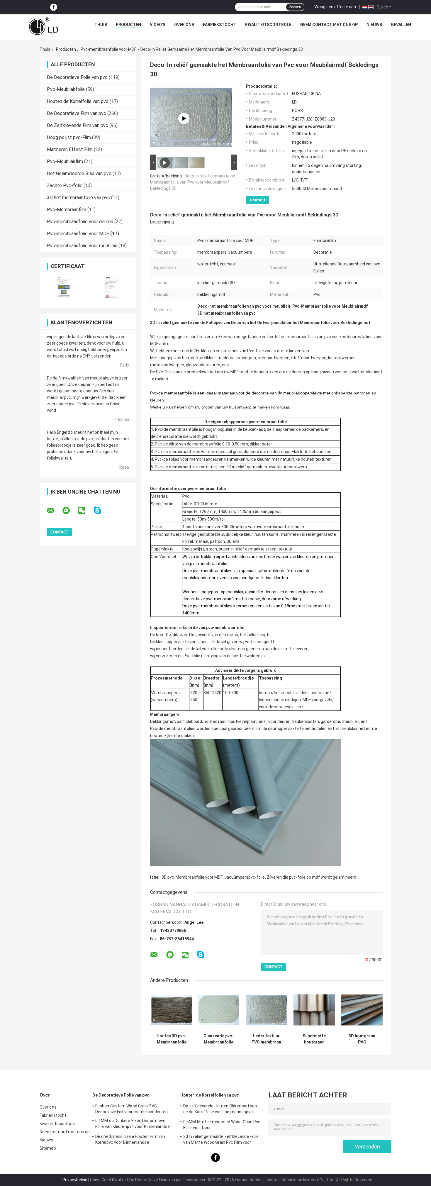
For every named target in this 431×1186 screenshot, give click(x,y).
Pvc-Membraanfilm (66, 209)
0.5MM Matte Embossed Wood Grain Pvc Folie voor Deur (222, 1124)
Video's (157, 24)
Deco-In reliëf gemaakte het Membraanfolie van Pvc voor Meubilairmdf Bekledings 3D (193, 182)
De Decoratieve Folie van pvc (77, 77)
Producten (128, 24)
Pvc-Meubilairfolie (66, 89)
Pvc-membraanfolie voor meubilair (82, 245)
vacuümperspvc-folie (245, 877)
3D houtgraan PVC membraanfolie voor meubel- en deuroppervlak (362, 1039)
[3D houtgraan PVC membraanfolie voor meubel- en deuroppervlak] (362, 1010)
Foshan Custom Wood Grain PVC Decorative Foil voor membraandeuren (131, 1109)
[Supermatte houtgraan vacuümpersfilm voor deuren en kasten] (314, 1010)
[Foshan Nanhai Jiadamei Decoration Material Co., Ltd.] (43, 26)
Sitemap (48, 1148)
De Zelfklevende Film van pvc (77, 125)
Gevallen (401, 24)
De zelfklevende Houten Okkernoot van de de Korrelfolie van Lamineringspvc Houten (220, 1110)
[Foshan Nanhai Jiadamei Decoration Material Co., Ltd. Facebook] (53, 7)
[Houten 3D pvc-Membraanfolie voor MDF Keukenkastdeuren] (171, 1010)
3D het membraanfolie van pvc (78, 197)
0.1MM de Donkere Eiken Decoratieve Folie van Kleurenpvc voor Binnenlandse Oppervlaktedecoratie (132, 1124)
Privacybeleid (74, 1179)
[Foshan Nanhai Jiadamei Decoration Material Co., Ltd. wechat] (85, 510)
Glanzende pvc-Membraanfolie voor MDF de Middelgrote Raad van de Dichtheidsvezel (218, 1039)
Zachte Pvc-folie (64, 185)
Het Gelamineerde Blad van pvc (79, 173)
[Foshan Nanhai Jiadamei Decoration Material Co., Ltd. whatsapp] (69, 510)
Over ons (184, 24)
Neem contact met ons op (329, 24)
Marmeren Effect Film (70, 149)
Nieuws (374, 24)
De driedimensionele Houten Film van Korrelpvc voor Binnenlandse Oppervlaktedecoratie (130, 1140)
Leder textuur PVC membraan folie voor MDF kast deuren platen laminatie (266, 1039)
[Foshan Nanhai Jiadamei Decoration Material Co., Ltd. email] (54, 510)
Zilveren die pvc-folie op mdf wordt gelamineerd (311, 877)
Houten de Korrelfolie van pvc (77, 101)
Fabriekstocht (219, 24)
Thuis (100, 24)
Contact (257, 200)
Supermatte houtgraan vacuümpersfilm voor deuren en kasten (314, 1039)
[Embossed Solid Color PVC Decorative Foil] (184, 118)
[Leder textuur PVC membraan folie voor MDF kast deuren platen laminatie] (266, 1010)
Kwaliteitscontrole (268, 24)
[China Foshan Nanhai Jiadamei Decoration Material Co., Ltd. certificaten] (64, 287)
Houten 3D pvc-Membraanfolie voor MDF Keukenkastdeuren (171, 1039)
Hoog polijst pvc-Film (69, 137)
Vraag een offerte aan (335, 6)
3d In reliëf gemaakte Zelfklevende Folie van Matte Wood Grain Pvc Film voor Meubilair (221, 1140)
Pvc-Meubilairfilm (65, 161)
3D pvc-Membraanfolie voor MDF (192, 877)
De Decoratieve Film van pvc (76, 113)
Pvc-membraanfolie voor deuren (80, 221)
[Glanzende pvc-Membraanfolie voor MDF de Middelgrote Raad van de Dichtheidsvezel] (218, 1010)
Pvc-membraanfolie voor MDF (108, 49)
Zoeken (295, 7)
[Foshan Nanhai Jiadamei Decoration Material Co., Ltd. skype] (101, 510)
